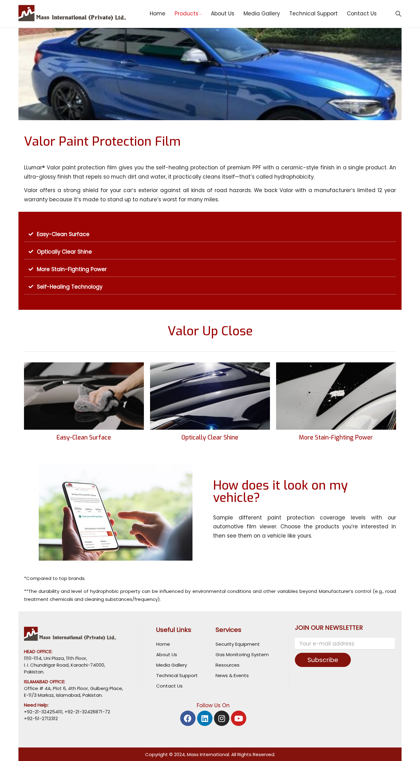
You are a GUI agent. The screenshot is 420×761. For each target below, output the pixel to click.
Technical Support (177, 675)
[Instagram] (221, 718)
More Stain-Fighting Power (72, 269)
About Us (166, 654)
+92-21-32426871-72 (86, 711)
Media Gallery (171, 665)
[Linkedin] (204, 718)
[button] (210, 234)
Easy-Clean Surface (63, 234)
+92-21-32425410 (43, 711)
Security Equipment (238, 644)
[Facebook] (188, 718)
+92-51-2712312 (41, 718)
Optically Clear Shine (64, 251)
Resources (228, 665)
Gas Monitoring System (242, 654)
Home (163, 644)
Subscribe (322, 660)
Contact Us (169, 686)
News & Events (232, 675)
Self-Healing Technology (69, 286)
